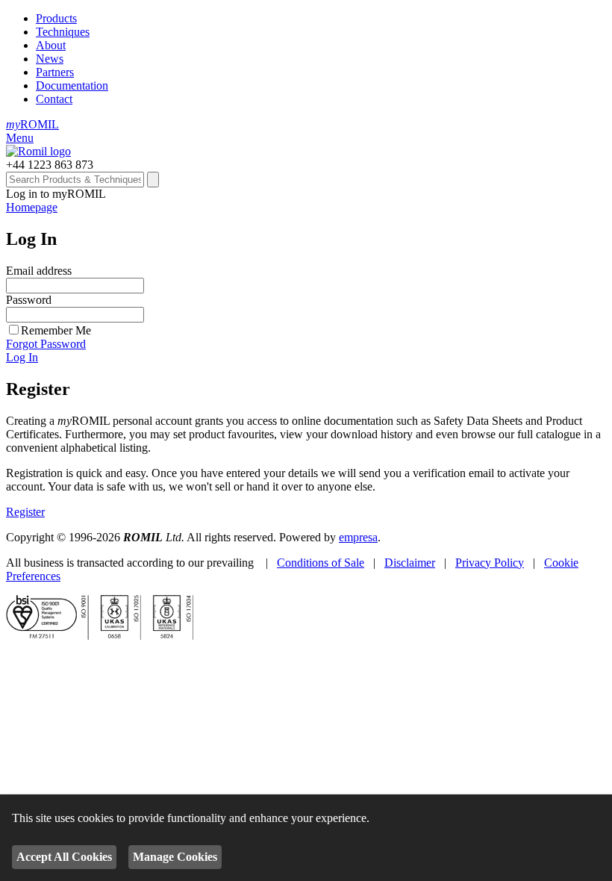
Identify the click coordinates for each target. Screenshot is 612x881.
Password (28, 299)
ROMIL (32, 124)
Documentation (72, 85)
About (51, 45)
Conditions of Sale (320, 562)
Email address (39, 270)
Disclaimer (409, 562)
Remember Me (56, 330)
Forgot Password (46, 343)
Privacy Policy (489, 562)
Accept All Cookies (64, 856)
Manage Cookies (175, 856)
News (49, 58)
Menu (20, 137)
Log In (22, 357)
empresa (358, 537)
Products (56, 18)
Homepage (31, 207)
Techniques (63, 31)
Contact (54, 99)
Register (25, 511)
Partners (55, 72)
